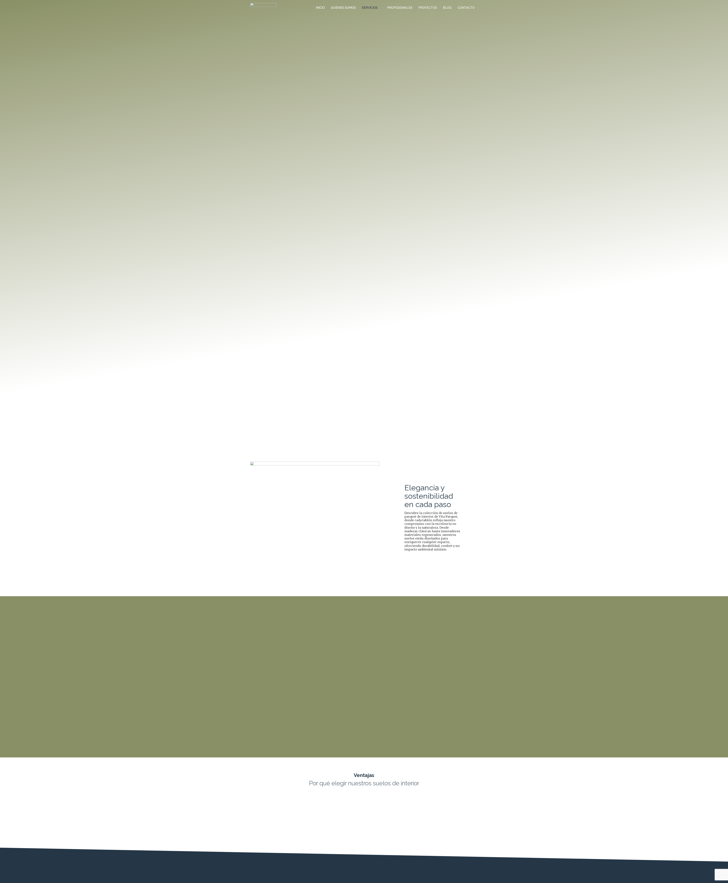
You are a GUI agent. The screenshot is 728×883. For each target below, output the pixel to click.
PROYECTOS (427, 7)
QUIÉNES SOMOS (343, 7)
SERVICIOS (370, 7)
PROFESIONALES (399, 7)
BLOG (447, 7)
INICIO (320, 7)
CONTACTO (466, 7)
